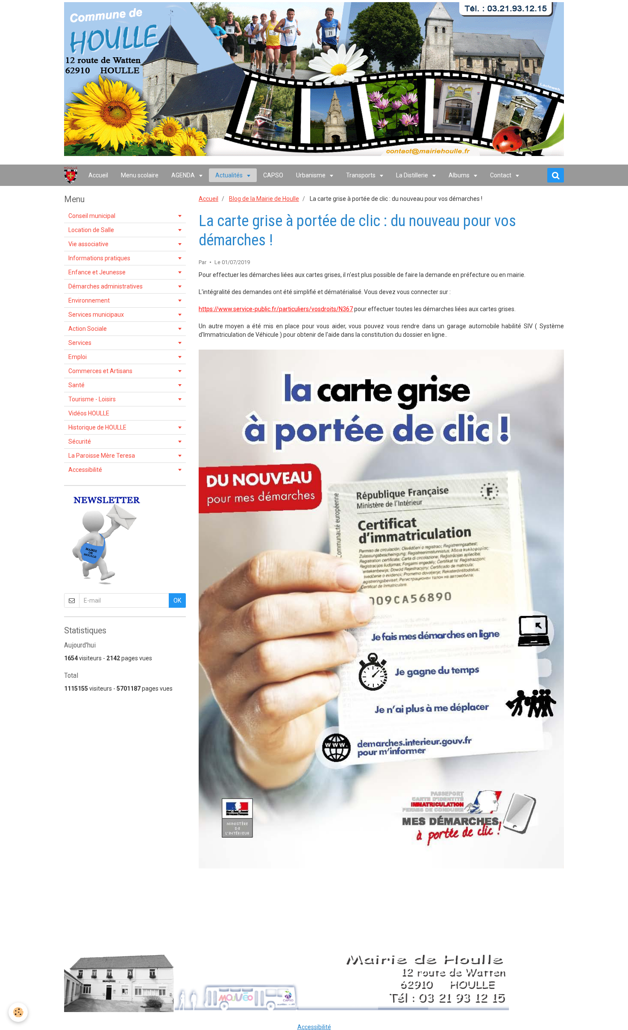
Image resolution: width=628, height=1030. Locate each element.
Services (79, 342)
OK (177, 600)
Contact (501, 175)
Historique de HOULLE (97, 427)
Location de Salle (91, 230)
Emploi (77, 356)
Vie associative (88, 244)
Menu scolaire (139, 175)
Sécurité (79, 441)
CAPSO (273, 175)
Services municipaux (96, 314)
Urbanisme (311, 175)
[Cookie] (18, 1012)
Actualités (229, 175)
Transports (361, 175)
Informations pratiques (99, 258)
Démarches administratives (105, 286)
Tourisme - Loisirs (92, 399)
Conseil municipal (91, 215)
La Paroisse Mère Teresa (101, 455)
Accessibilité (85, 469)
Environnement (89, 300)
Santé (76, 385)
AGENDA (183, 175)
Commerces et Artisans (100, 371)
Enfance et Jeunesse (97, 272)
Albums (460, 175)
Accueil (98, 175)
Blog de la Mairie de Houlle (264, 198)
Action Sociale (87, 328)
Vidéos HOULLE (88, 413)
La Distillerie (412, 175)
